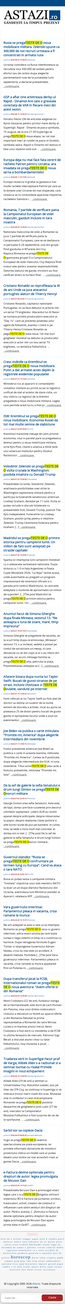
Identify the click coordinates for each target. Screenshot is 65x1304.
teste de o (6, 1239)
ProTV (30, 429)
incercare (15, 1270)
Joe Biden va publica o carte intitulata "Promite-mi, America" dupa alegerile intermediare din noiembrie (31, 735)
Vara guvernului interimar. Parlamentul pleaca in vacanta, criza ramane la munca (30, 911)
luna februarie (30, 1242)
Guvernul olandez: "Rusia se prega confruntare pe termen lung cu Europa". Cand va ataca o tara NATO (32, 863)
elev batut (27, 1270)
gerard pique (55, 1264)
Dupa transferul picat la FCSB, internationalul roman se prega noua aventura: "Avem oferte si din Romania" (31, 985)
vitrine (41, 1247)
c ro (13, 1267)
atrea (59, 1242)
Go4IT (30, 1185)
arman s (21, 1247)
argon (35, 1239)
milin (43, 1267)
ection (38, 1270)
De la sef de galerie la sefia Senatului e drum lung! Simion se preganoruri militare (31, 789)
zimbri (6, 1267)
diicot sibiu (39, 1258)
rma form (32, 1261)
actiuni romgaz (22, 1239)
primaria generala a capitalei (35, 1253)
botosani (36, 1244)
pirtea (51, 1242)
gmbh (60, 1258)
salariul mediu (55, 1247)
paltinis (31, 1247)
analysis (8, 1242)
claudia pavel (56, 1239)
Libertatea (32, 479)
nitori (41, 1261)
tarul (41, 1250)
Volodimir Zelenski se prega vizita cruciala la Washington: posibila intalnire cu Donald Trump (31, 470)
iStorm (36, 1283)
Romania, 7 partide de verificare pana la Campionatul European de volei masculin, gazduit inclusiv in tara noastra (31, 216)
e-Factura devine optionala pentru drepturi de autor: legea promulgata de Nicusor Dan (30, 1176)
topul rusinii (54, 1267)
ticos (15, 1264)
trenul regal (50, 1245)
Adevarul (31, 693)
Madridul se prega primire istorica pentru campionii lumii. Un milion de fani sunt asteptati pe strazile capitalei (31, 544)
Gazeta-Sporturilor (36, 114)
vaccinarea (49, 1270)
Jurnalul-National (35, 1135)
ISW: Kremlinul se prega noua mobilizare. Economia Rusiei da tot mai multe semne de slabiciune (30, 420)
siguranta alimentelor (19, 1250)
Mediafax (31, 744)
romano (9, 1261)
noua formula (20, 1245)
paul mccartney (28, 1264)
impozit (42, 1264)
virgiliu (51, 1258)
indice (17, 1242)
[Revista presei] (31, 24)
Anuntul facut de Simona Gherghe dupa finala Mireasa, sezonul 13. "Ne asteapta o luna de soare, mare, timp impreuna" (30, 620)
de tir (43, 1242)
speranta (7, 1264)
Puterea (31, 555)
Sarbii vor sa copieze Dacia (22, 1130)
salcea (8, 1245)
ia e (35, 1250)
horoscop (21, 1256)
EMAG (32, 1234)
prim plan (20, 1261)
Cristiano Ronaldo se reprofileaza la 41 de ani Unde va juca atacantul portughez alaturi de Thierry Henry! (31, 289)
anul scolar (23, 1267)
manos (35, 1267)
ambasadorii (53, 1261)
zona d (43, 1239)
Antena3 (31, 60)
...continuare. (11, 86)
